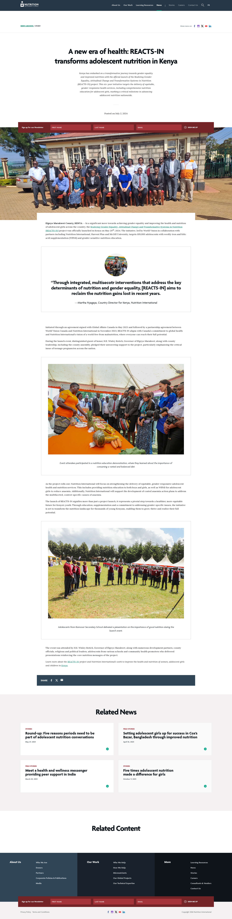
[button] (202, 5)
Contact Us (193, 5)
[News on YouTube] (206, 26)
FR (209, 5)
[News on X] (202, 26)
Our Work (128, 5)
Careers (181, 5)
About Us (116, 5)
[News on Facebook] (194, 26)
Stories (172, 5)
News (159, 5)
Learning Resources (144, 5)
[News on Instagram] (198, 26)
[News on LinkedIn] (210, 26)
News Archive (27, 26)
